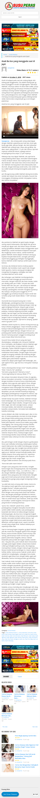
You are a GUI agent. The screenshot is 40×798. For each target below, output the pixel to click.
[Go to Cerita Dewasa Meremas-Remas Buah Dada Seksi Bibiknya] (20, 689)
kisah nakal (32, 636)
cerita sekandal (22, 632)
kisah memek (5, 636)
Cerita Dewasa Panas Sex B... (7, 695)
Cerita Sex (30, 632)
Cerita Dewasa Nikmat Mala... (32, 695)
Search (20, 17)
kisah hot (27, 634)
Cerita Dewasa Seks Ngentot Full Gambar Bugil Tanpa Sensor (26, 746)
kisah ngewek (10, 637)
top (36, 794)
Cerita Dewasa (13, 54)
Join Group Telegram (10, 794)
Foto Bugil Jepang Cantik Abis (25, 736)
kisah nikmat (18, 637)
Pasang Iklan (6, 789)
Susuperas (5, 141)
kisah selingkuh (14, 639)
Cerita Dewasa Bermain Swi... (7, 715)
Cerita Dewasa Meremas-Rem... (19, 696)
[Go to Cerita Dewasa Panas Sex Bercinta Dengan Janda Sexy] (7, 689)
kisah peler (25, 637)
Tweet (20, 677)
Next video (35, 726)
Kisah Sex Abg (28, 639)
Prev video (5, 726)
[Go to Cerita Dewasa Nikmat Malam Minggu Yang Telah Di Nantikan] (32, 689)
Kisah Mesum (24, 636)
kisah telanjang (9, 640)
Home (5, 54)
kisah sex (21, 639)
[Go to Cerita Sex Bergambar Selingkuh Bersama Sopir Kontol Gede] (8, 768)
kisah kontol (33, 634)
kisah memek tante (15, 636)
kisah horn (21, 634)
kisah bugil (15, 634)
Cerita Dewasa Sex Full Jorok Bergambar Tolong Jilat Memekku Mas (25, 756)
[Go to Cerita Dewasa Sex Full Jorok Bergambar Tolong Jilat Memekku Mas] (8, 757)
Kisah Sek (7, 639)
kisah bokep (8, 634)
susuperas (11, 68)
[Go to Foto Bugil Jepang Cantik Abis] (8, 739)
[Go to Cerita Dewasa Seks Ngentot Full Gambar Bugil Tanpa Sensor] (8, 748)
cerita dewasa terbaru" (11, 632)
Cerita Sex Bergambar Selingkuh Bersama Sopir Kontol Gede (26, 766)
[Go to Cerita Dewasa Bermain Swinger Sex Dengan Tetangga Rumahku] (7, 708)
